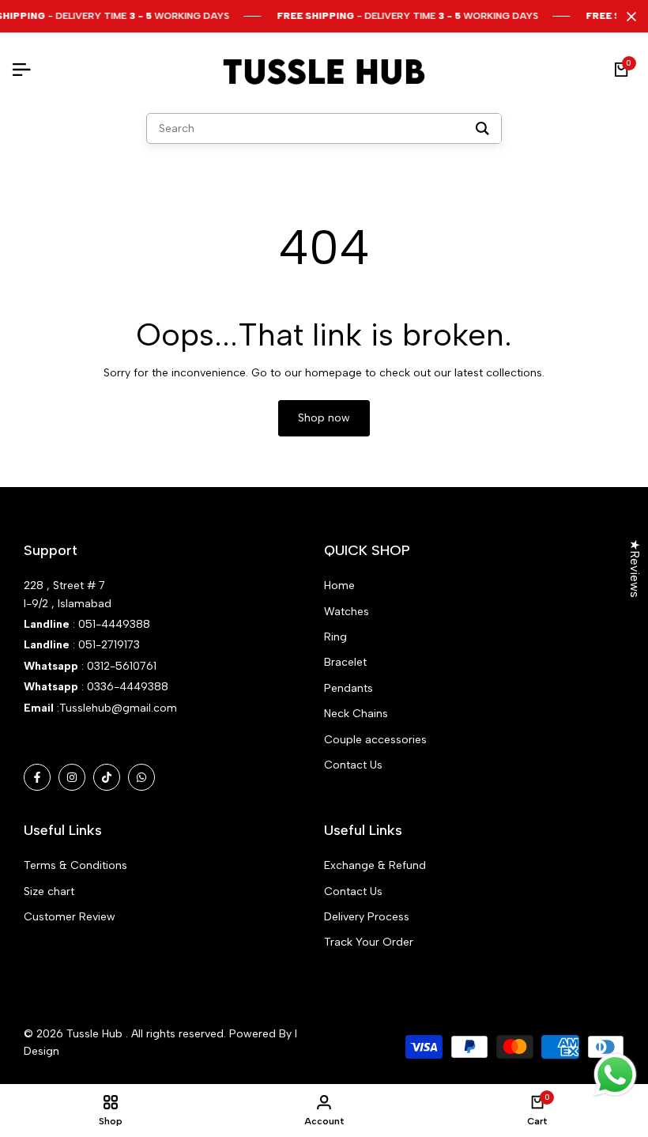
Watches (346, 611)
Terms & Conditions (75, 865)
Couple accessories (375, 739)
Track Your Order (368, 942)
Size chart (49, 891)
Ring (335, 637)
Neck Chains (356, 713)
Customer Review (69, 917)
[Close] (628, 17)
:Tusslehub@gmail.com (115, 708)
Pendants (348, 688)
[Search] (482, 128)
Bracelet (345, 662)
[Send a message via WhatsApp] (615, 1075)
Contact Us (353, 765)
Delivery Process (366, 917)
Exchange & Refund (375, 865)
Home (339, 585)
